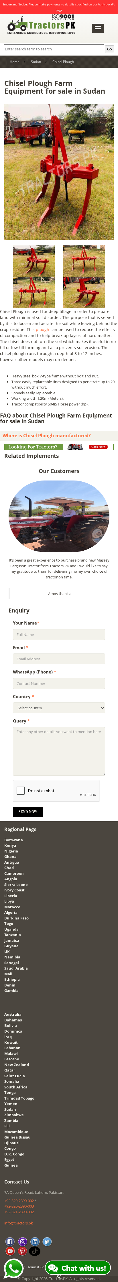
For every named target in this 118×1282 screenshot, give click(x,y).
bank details (106, 4)
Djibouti (11, 1142)
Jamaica (11, 940)
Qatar (9, 1070)
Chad (9, 867)
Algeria (10, 912)
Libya (9, 901)
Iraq (8, 1036)
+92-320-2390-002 (19, 1200)
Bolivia (10, 1025)
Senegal (11, 962)
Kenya (10, 845)
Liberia (10, 895)
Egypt (9, 1159)
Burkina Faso (16, 918)
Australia (12, 1014)
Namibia (12, 957)
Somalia (11, 1081)
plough (42, 329)
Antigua (11, 862)
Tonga (10, 1092)
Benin (9, 985)
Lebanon (12, 1047)
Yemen (10, 1103)
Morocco (12, 906)
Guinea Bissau (17, 1137)
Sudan (10, 1109)
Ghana (10, 856)
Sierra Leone (16, 884)
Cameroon (14, 873)
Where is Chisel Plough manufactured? (47, 435)
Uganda (11, 929)
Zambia (11, 1120)
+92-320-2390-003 (19, 1206)
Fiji (7, 1126)
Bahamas (13, 1020)
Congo (10, 1148)
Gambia (11, 990)
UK (7, 951)
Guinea (11, 1165)
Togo (8, 923)
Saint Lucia (14, 1075)
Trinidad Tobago (19, 1098)
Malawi (11, 1053)
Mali (8, 973)
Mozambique (16, 1131)
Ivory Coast (14, 890)
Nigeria (11, 851)
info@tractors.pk (18, 1223)
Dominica (13, 1031)
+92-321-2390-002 (19, 1211)
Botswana (13, 839)
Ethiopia (12, 979)
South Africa (15, 1087)
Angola (10, 878)
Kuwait (11, 1042)
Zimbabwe (14, 1114)
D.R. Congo (14, 1154)
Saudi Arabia (16, 968)
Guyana (11, 945)
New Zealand (16, 1064)
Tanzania (12, 934)
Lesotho (11, 1059)
